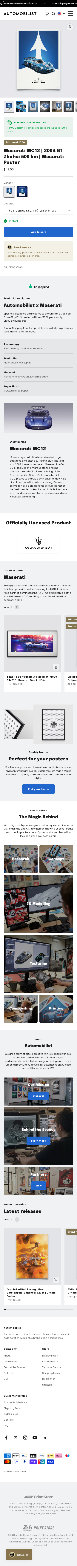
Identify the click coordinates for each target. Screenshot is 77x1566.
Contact (8, 1419)
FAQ (6, 1425)
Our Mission (10, 1361)
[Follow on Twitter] (15, 1437)
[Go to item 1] (9, 107)
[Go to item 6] (69, 107)
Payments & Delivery (15, 1402)
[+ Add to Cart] (56, 667)
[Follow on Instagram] (25, 1437)
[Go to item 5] (57, 107)
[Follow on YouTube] (34, 1437)
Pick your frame (38, 789)
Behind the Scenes (14, 1367)
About (7, 1355)
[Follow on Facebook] (6, 1437)
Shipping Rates (12, 1408)
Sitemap (47, 1384)
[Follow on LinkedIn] (44, 1437)
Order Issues (11, 1414)
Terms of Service (51, 1367)
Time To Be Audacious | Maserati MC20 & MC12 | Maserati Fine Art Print (32, 678)
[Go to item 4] (45, 107)
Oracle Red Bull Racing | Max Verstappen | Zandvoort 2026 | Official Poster (31, 1293)
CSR (6, 1378)
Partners (8, 1373)
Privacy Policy (50, 1355)
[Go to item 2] (21, 107)
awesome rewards (29, 255)
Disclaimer (48, 1378)
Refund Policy (50, 1361)
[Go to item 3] (33, 107)
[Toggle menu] (70, 13)
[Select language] (61, 14)
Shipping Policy (51, 1373)
